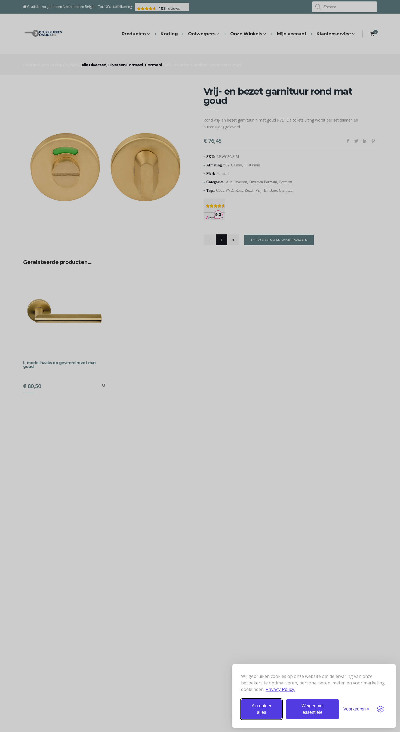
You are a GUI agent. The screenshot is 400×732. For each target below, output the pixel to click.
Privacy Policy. (280, 689)
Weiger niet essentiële (312, 709)
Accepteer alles (261, 709)
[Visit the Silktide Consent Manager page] (380, 709)
